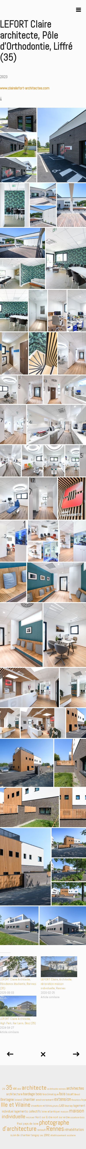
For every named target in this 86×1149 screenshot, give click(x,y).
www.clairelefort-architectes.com (24, 88)
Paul (19, 1124)
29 (3, 1089)
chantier (29, 1099)
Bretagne (7, 1099)
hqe (83, 1100)
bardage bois (32, 1093)
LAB (61, 1105)
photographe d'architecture (35, 1125)
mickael (30, 1117)
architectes (75, 1088)
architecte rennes (56, 1089)
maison (64, 1111)
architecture (14, 1094)
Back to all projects (43, 1052)
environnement (45, 1100)
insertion (36, 1106)
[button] (18, 120)
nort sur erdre (61, 1117)
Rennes (55, 1129)
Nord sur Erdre (43, 1117)
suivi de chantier (20, 1135)
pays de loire (30, 1124)
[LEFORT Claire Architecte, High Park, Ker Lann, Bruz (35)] (18, 1006)
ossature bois (77, 1117)
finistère (76, 1100)
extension (62, 1099)
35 (9, 1087)
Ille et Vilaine (15, 1105)
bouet (70, 1094)
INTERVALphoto (51, 1106)
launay (69, 1106)
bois (62, 1094)
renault (41, 1130)
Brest (77, 1094)
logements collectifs (27, 1111)
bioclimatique (51, 1094)
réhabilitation (74, 1129)
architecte (34, 1087)
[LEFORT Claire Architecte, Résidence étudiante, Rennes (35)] (18, 966)
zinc (47, 1134)
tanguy (35, 1135)
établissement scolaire (63, 1135)
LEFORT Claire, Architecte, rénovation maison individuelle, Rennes (56, 983)
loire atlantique (50, 1111)
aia (19, 1089)
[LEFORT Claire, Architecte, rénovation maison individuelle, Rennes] (59, 966)
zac (41, 1135)
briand (18, 1100)
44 (15, 1088)
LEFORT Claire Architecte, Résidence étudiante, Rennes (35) (18, 983)
